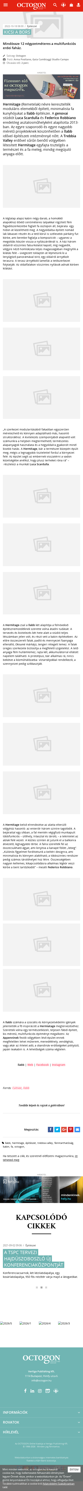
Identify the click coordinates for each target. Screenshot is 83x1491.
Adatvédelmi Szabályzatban (59, 1483)
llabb (26, 1088)
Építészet (32, 26)
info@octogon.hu (41, 1380)
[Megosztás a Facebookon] (50, 1129)
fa (12, 1146)
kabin (6, 1146)
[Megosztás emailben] (77, 1129)
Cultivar (17, 1088)
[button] (55, 6)
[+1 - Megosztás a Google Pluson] (64, 1129)
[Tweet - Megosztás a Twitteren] (57, 1129)
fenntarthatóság (63, 1143)
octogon (19, 1146)
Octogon (21, 55)
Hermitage (18, 1143)
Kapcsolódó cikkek (41, 1222)
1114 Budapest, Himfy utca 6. (41, 1376)
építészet (30, 1143)
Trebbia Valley (45, 1143)
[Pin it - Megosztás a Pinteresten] (71, 1129)
